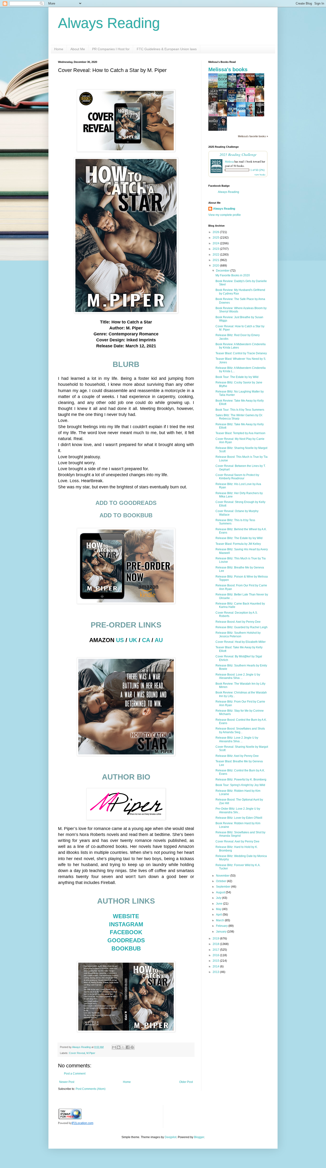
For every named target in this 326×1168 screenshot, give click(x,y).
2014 (216, 966)
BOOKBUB (126, 948)
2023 (216, 249)
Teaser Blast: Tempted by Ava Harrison (240, 433)
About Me (77, 49)
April (219, 914)
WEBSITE (126, 916)
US (120, 640)
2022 (216, 254)
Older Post (186, 1082)
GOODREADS (126, 940)
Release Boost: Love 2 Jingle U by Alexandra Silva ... (238, 676)
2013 (216, 972)
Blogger (199, 1137)
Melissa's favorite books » (253, 136)
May (219, 909)
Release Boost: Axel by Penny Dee (238, 621)
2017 (216, 949)
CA (146, 640)
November (223, 875)
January (221, 931)
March (220, 920)
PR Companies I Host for (111, 49)
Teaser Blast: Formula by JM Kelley (238, 544)
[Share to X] (123, 1047)
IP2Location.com (82, 1123)
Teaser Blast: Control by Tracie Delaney (241, 353)
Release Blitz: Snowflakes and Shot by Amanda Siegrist (240, 834)
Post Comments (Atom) (90, 1089)
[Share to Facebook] (127, 1047)
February (222, 926)
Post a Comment (74, 1073)
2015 (216, 960)
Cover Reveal (77, 1053)
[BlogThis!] (118, 1047)
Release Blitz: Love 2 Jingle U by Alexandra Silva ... (237, 739)
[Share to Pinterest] (132, 1047)
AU (159, 640)
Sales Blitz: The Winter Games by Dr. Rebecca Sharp (239, 417)
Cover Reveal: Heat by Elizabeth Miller (241, 642)
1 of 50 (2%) (257, 170)
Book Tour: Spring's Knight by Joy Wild (240, 785)
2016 (216, 955)
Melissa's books (227, 69)
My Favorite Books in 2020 (233, 275)
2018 (216, 944)
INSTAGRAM (126, 924)
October (221, 881)
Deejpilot (170, 1137)
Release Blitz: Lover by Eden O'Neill (239, 817)
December (223, 270)
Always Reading (109, 23)
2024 (216, 243)
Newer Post (66, 1082)
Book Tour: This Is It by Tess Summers (240, 409)
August (221, 892)
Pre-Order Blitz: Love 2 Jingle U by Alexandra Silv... (238, 810)
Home (58, 49)
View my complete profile (224, 215)
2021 (216, 260)
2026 (216, 232)
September (223, 886)
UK (133, 640)
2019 (216, 938)
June (219, 903)
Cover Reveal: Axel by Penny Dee (237, 841)
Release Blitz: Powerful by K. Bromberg (241, 779)
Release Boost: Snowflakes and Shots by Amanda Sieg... (240, 730)
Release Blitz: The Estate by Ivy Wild (239, 538)
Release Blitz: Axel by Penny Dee (237, 756)
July (219, 898)
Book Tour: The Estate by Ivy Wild (237, 377)
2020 (216, 265)
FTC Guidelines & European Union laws (167, 49)
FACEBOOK (126, 932)
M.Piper (90, 1053)
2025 (216, 237)
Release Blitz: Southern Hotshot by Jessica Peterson (238, 634)
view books (259, 174)
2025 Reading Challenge (238, 154)
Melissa (229, 161)
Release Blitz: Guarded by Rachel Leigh (242, 627)
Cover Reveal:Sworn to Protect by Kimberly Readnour (237, 476)
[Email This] (114, 1047)
